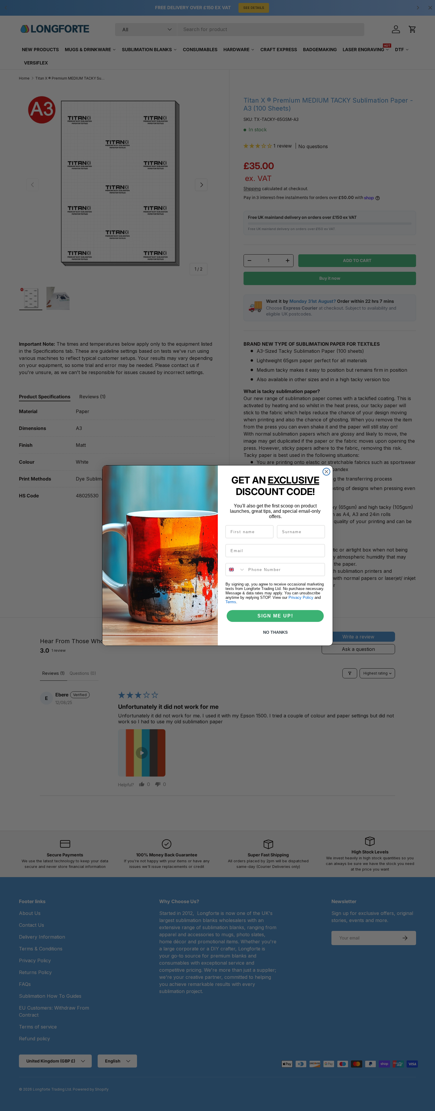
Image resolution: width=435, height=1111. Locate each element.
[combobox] (235, 569)
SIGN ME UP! (275, 615)
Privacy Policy (301, 597)
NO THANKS (275, 632)
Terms (230, 602)
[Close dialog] (326, 471)
